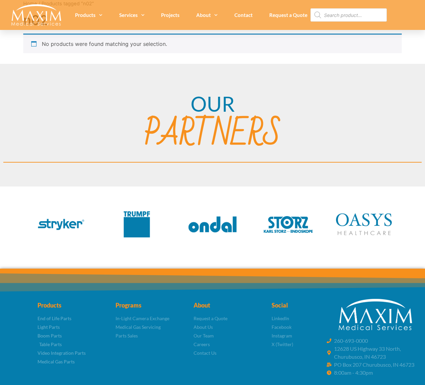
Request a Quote (288, 15)
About (203, 15)
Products (85, 15)
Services (128, 15)
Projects (170, 15)
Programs (128, 305)
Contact (243, 15)
